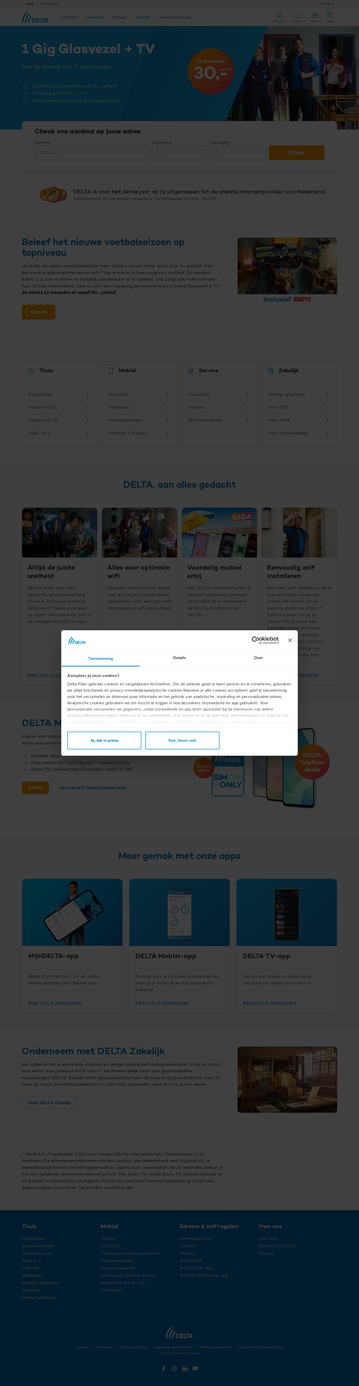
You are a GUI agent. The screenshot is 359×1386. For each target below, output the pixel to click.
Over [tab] (258, 657)
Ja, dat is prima (104, 740)
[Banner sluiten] (290, 640)
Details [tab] (179, 657)
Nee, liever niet (182, 740)
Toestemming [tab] (100, 658)
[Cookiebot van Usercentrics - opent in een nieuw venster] (256, 640)
